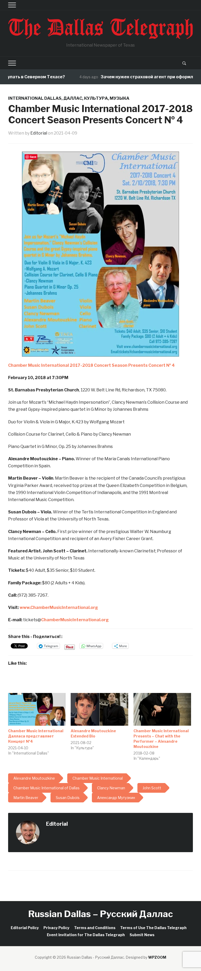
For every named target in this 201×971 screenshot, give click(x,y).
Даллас (72, 98)
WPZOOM (157, 957)
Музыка (119, 98)
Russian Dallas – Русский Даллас (100, 913)
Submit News (142, 935)
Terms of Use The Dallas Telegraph (153, 927)
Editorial (38, 133)
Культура (96, 98)
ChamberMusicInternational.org (75, 619)
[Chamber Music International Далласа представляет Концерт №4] (37, 709)
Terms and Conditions (94, 927)
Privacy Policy (56, 927)
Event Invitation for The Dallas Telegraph (86, 935)
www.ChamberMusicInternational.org (59, 607)
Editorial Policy (25, 927)
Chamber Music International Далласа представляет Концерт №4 (35, 736)
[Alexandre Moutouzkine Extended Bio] (99, 709)
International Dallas (35, 98)
